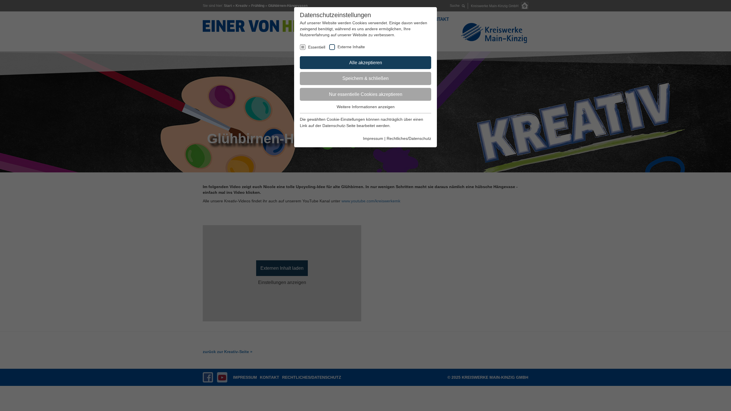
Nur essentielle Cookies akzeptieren (365, 94)
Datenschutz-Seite (339, 125)
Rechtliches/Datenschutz (409, 138)
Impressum (373, 138)
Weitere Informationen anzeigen (366, 106)
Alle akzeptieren (365, 62)
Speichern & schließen (365, 78)
